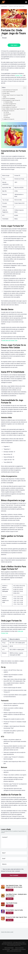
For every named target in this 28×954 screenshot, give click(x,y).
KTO (7, 115)
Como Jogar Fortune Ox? (9, 91)
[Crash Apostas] (3, 2)
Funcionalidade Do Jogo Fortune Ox (11, 100)
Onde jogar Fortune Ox (9, 110)
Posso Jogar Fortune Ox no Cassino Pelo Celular (13, 96)
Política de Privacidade (8, 947)
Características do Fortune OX (10, 89)
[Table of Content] (24, 88)
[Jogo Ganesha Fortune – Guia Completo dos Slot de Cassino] (3, 888)
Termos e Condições (19, 947)
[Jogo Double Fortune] (3, 905)
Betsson (8, 117)
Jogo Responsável (6, 949)
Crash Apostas (4, 6)
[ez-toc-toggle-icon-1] (23, 88)
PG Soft (4, 38)
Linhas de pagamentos (10, 103)
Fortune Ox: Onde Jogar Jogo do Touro (16, 917)
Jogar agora (13, 45)
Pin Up (7, 112)
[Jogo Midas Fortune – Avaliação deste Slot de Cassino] (3, 897)
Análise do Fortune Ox (9, 119)
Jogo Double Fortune (11, 903)
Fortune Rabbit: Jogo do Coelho (14, 910)
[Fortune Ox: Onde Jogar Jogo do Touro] (3, 920)
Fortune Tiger (18, 75)
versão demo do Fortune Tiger (9, 340)
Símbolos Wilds (9, 102)
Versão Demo (6, 93)
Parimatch (8, 114)
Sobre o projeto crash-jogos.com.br (14, 950)
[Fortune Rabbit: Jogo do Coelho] (3, 913)
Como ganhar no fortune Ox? (10, 107)
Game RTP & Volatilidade (9, 98)
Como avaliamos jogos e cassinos (19, 949)
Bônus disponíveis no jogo (9, 105)
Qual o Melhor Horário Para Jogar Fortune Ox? (14, 109)
